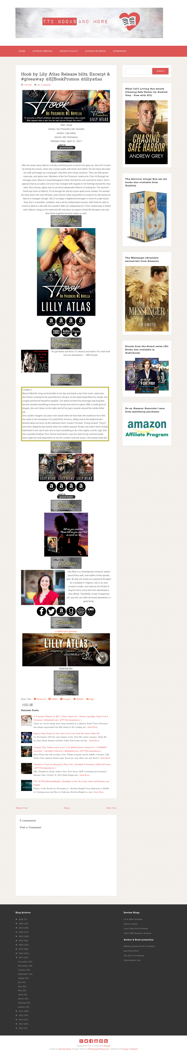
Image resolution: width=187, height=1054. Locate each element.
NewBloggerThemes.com (98, 1049)
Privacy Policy (69, 51)
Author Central (42, 51)
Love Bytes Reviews (133, 919)
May (20, 990)
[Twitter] (86, 1041)
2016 (21, 1011)
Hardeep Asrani (64, 1049)
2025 (21, 923)
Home (22, 51)
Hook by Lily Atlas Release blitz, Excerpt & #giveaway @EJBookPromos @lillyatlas (65, 77)
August (21, 978)
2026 (21, 919)
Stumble (79, 699)
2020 (21, 945)
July (19, 982)
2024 (21, 928)
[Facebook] (91, 1041)
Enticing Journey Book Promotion (139, 946)
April (20, 994)
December (23, 962)
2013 (21, 1024)
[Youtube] (96, 1041)
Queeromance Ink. (132, 960)
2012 (21, 1028)
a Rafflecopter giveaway (66, 631)
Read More (92, 727)
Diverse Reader (131, 924)
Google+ (66, 699)
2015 (21, 1015)
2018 (21, 953)
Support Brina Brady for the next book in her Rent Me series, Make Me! (66, 733)
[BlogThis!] (26, 704)
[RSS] (106, 1041)
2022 (21, 936)
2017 (21, 957)
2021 (21, 940)
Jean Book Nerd (131, 951)
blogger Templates (130, 1049)
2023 (21, 932)
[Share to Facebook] (31, 704)
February (22, 1003)
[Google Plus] (81, 1041)
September (23, 974)
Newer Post (21, 808)
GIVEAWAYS (119, 51)
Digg (91, 699)
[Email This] (23, 704)
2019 (21, 949)
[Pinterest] (101, 1041)
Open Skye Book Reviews (136, 928)
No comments (44, 85)
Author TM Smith (95, 51)
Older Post (111, 808)
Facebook (41, 699)
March (21, 999)
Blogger (107, 1046)
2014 (21, 1020)
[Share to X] (29, 704)
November (23, 966)
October (22, 970)
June (20, 986)
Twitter (54, 699)
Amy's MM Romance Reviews (137, 933)
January (21, 1007)
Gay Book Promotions (134, 955)
